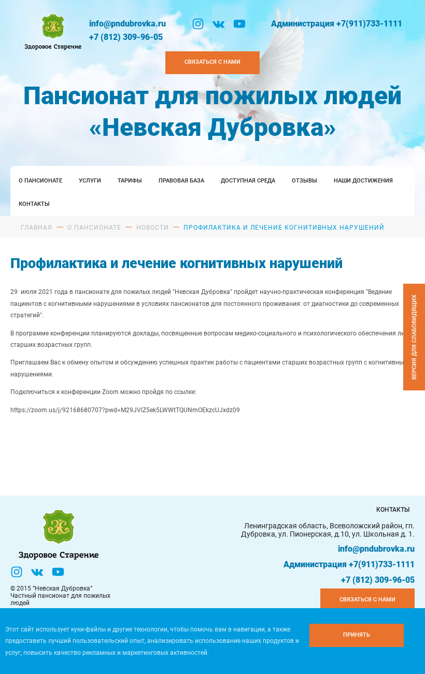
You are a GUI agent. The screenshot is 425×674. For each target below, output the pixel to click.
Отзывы (304, 180)
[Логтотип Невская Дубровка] (52, 30)
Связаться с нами (212, 62)
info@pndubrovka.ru (127, 24)
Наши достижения (363, 180)
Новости (152, 227)
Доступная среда (248, 180)
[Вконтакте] (218, 24)
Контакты (34, 204)
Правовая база (181, 180)
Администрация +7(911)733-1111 (336, 24)
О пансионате (40, 180)
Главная (36, 227)
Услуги (90, 180)
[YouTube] (239, 24)
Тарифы (130, 180)
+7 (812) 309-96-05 (126, 37)
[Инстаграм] (198, 24)
